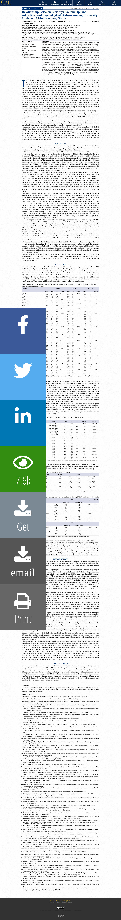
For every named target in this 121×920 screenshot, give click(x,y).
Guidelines (64, 902)
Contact (70, 902)
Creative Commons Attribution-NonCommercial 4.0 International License (66, 910)
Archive (58, 902)
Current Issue (52, 902)
